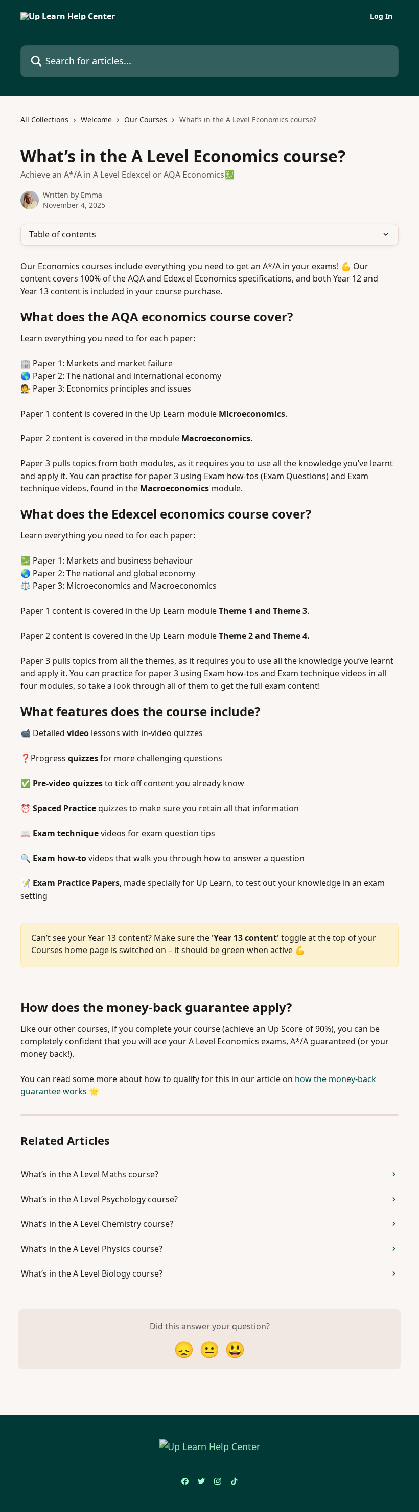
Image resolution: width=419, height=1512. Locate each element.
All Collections (44, 119)
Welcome (96, 119)
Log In (381, 16)
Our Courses (145, 119)
